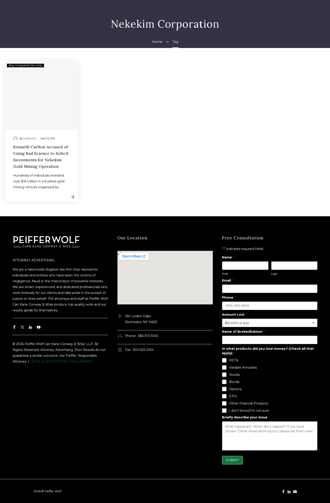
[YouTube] (295, 491)
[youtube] (38, 327)
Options (235, 389)
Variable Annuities (243, 367)
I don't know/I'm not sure (249, 411)
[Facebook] (283, 491)
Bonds (234, 382)
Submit (232, 460)
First (225, 274)
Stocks (234, 375)
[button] (73, 197)
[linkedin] (30, 327)
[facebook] (14, 327)
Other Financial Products (248, 403)
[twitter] (22, 327)
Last (274, 274)
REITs (233, 360)
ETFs (233, 396)
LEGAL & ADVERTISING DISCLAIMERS (61, 361)
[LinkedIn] (289, 491)
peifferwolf (29, 138)
